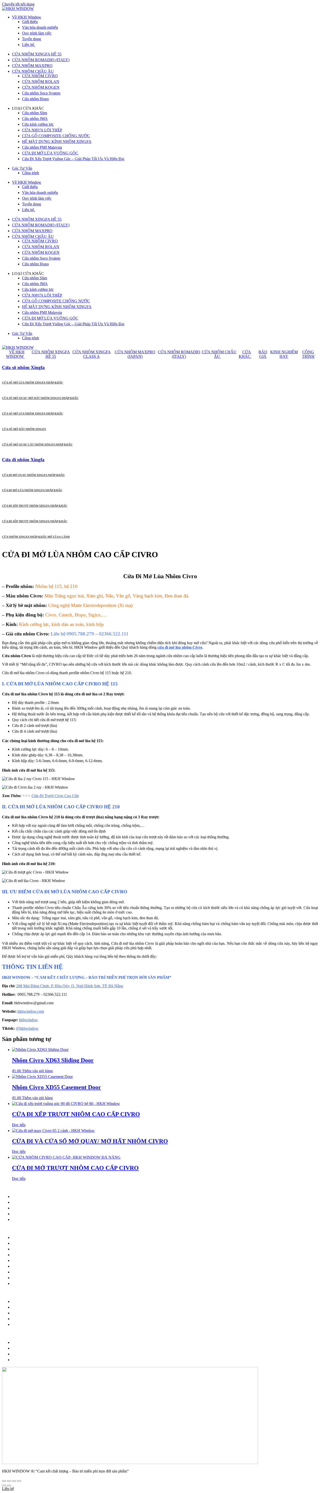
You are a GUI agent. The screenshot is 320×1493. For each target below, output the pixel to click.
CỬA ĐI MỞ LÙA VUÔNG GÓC (50, 153)
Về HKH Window (26, 17)
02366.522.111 (64, 1208)
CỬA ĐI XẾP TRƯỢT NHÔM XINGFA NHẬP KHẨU (34, 505)
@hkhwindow (27, 1028)
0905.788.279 (37, 1208)
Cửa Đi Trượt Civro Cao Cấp (55, 796)
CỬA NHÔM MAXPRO (32, 65)
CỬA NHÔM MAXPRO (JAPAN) (135, 354)
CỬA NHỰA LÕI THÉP (42, 130)
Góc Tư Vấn (22, 168)
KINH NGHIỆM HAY (284, 354)
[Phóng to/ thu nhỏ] (4, 1481)
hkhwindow (28, 1020)
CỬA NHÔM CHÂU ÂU (33, 71)
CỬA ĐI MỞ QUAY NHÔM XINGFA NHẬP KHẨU (33, 475)
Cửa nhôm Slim (34, 113)
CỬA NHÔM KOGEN (41, 87)
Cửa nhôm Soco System (41, 93)
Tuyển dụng (31, 39)
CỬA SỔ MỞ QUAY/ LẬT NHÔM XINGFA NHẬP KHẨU (37, 444)
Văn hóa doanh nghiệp (40, 27)
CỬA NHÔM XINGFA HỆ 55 (37, 54)
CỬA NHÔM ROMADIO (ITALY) (41, 60)
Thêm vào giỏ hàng (37, 1071)
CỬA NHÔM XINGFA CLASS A (91, 354)
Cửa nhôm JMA (35, 118)
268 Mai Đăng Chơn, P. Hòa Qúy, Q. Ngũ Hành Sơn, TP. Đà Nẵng (69, 986)
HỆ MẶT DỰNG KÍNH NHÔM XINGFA (57, 141)
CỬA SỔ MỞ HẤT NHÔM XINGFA (24, 429)
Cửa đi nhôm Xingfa (23, 459)
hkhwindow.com (31, 1011)
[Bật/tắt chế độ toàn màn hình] (9, 1481)
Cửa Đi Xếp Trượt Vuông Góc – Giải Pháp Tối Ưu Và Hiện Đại (73, 159)
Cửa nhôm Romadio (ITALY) (35, 1249)
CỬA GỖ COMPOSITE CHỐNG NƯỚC (56, 136)
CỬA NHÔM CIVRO (40, 76)
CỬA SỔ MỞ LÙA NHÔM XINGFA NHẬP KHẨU (32, 382)
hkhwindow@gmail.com (44, 1202)
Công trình (30, 173)
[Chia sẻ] (14, 1481)
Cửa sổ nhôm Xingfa (23, 367)
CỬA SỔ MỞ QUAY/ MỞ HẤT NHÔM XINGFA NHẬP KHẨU (40, 398)
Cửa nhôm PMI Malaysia (42, 147)
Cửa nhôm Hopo (35, 99)
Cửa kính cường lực (38, 124)
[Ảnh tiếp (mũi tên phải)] (9, 1485)
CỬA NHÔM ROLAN (40, 81)
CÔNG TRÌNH (308, 354)
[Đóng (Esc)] (19, 1481)
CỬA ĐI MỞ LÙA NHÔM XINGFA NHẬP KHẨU (32, 490)
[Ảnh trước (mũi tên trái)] (4, 1485)
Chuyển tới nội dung (18, 4)
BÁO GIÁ (262, 354)
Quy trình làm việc (37, 33)
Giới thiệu (30, 21)
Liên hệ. (28, 44)
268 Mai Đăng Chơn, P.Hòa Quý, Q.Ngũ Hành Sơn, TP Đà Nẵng (78, 1196)
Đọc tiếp (19, 1125)
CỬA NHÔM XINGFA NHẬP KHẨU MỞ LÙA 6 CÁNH (36, 536)
